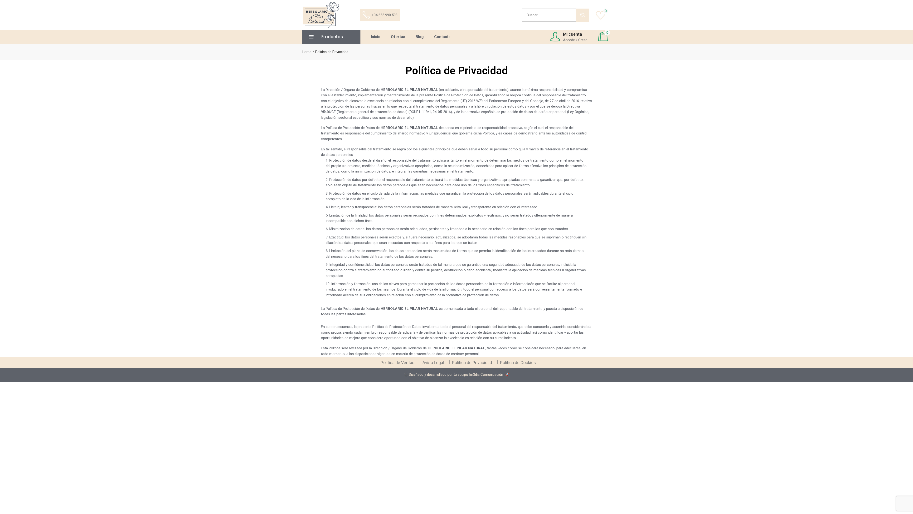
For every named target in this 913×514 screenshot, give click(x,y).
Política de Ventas (397, 362)
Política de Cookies (518, 362)
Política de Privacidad (472, 362)
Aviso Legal (433, 362)
